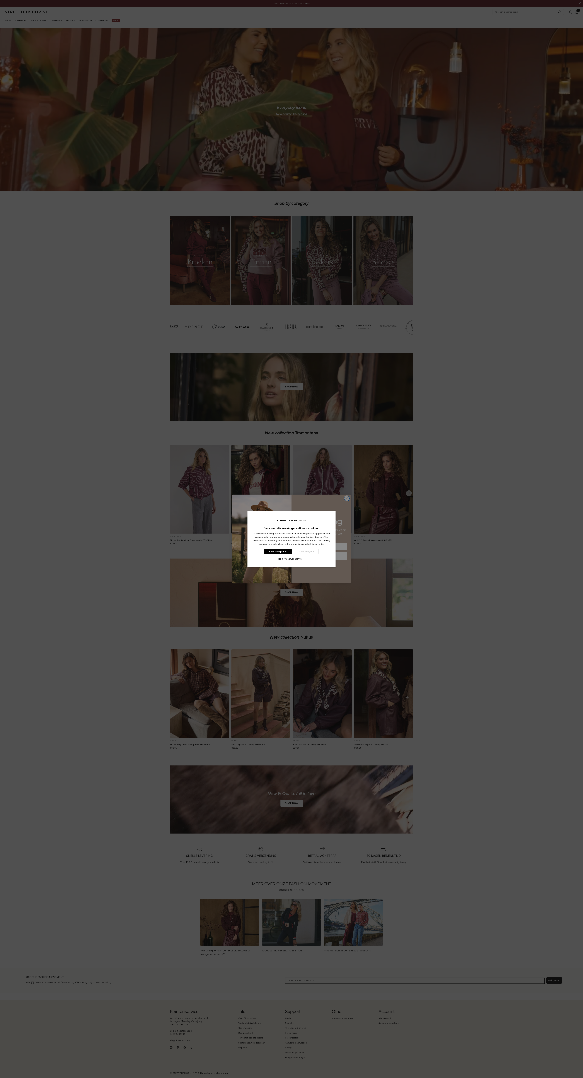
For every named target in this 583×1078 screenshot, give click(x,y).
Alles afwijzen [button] (306, 551)
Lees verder (318, 544)
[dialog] (291, 539)
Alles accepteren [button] (278, 551)
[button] (291, 559)
